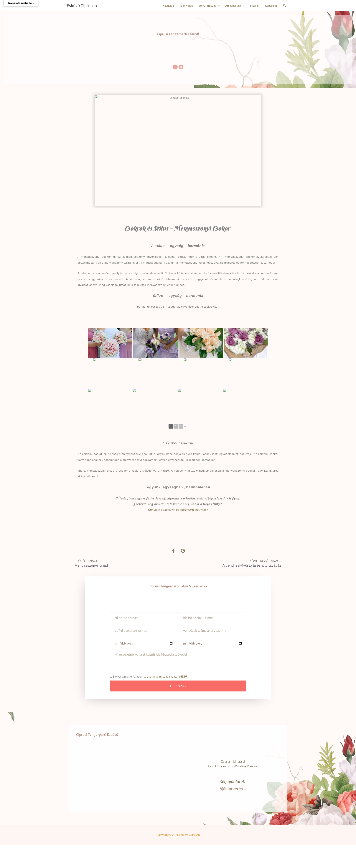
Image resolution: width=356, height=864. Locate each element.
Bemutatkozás (207, 5)
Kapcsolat (271, 5)
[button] (284, 5)
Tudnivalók (186, 5)
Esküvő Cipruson (82, 5)
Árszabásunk (233, 5)
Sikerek (254, 5)
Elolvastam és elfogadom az (151, 676)
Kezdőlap (168, 5)
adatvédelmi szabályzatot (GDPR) (168, 676)
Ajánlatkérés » (233, 788)
